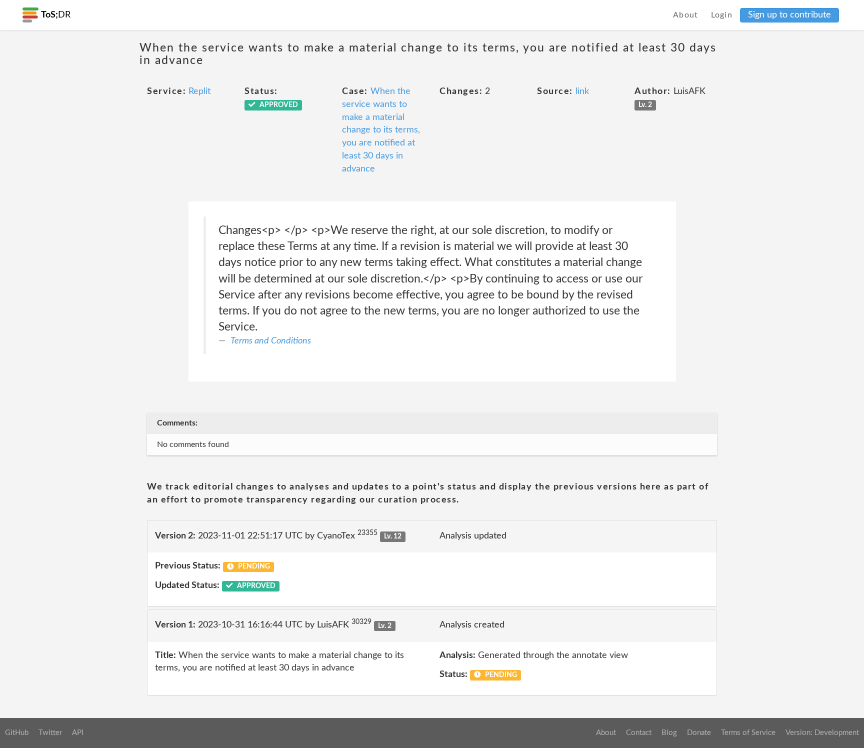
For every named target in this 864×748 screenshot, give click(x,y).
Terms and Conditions (270, 341)
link (582, 91)
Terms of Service (748, 732)
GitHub (16, 732)
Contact (639, 732)
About (685, 15)
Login (722, 15)
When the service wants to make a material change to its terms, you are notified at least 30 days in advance (381, 130)
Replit (199, 91)
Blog (669, 732)
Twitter (50, 732)
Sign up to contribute (789, 15)
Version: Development (822, 732)
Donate (699, 732)
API (78, 732)
